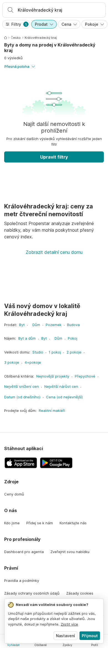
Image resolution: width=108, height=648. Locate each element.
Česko (16, 38)
